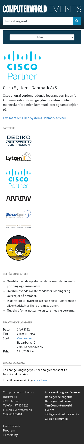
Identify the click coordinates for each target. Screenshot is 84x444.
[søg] (77, 21)
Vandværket (25, 338)
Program (9, 430)
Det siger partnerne (58, 401)
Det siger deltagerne (58, 397)
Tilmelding (10, 435)
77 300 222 (21, 405)
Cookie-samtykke (56, 419)
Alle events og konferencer (63, 392)
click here (40, 380)
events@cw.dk (22, 410)
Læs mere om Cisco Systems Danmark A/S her (34, 118)
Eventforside (11, 426)
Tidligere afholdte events (62, 414)
